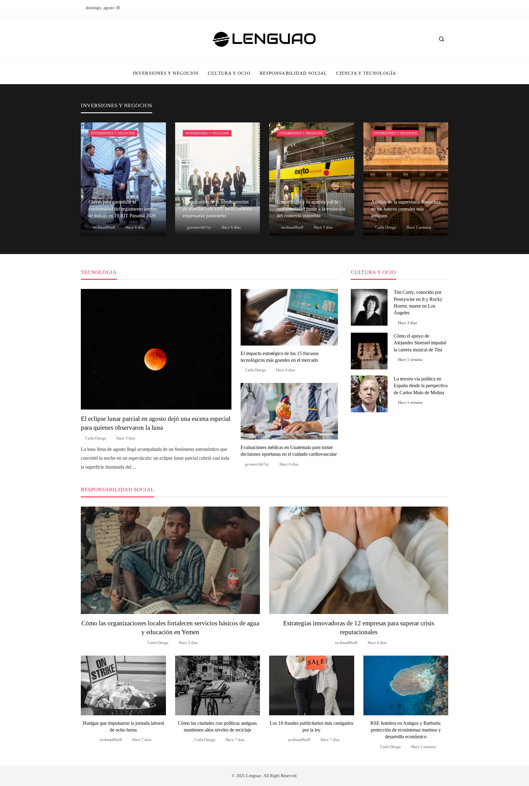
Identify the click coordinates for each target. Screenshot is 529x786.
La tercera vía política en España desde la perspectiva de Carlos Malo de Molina (421, 385)
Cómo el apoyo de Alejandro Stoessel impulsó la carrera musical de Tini (420, 342)
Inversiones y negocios (113, 133)
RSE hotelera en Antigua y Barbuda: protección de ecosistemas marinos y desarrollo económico (405, 729)
